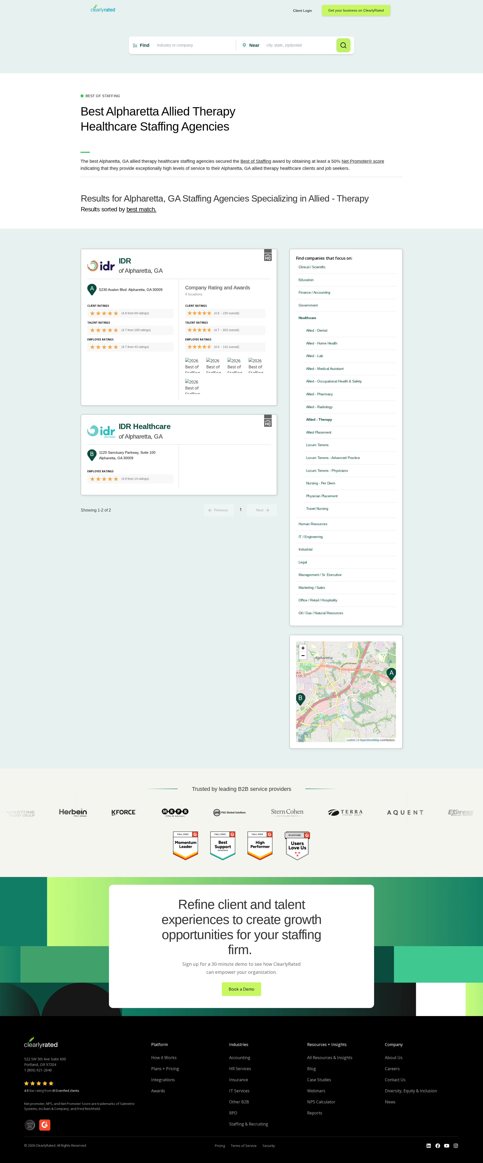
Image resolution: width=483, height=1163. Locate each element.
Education (306, 280)
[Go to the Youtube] (438, 1146)
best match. (141, 209)
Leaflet (351, 740)
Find (144, 45)
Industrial (305, 549)
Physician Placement (322, 496)
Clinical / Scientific (312, 267)
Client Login (302, 11)
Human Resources (313, 524)
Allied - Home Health (321, 343)
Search (343, 45)
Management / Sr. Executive (320, 575)
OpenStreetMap (369, 740)
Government (308, 305)
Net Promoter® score (363, 161)
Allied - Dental (316, 330)
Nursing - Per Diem (320, 483)
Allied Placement (319, 432)
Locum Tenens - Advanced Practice (333, 458)
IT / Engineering (311, 537)
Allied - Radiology (319, 407)
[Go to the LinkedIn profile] (429, 1146)
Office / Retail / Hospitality (318, 600)
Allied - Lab (314, 356)
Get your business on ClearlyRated (356, 10)
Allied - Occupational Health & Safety (334, 381)
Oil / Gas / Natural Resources (321, 613)
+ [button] (303, 648)
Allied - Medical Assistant (325, 369)
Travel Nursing (317, 509)
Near (254, 45)
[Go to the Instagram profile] (456, 1146)
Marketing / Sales (312, 588)
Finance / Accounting (314, 292)
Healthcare (307, 318)
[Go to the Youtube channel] (447, 1146)
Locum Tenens (317, 445)
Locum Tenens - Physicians (327, 471)
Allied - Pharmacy (319, 394)
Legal (303, 562)
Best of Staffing (255, 161)
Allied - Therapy (319, 419)
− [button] (303, 655)
